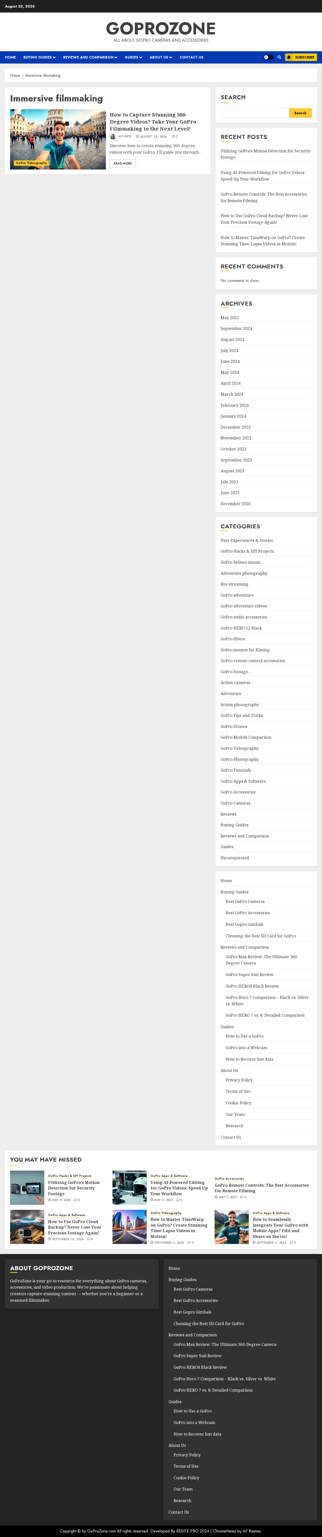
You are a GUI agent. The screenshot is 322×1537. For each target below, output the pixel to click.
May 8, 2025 (163, 1200)
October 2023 (233, 449)
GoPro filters (233, 639)
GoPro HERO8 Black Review (252, 986)
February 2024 (235, 405)
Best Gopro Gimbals (244, 924)
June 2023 (230, 492)
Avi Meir (124, 136)
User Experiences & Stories (247, 540)
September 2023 (236, 460)
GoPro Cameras (235, 803)
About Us (159, 57)
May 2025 (230, 317)
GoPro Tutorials (236, 770)
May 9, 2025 (61, 1200)
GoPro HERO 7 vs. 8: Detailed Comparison (265, 1015)
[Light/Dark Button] (269, 57)
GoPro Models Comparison (246, 737)
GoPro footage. (235, 671)
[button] (279, 57)
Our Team (235, 1114)
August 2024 (232, 339)
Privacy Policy (239, 1080)
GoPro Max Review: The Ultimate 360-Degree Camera (225, 1344)
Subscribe (304, 57)
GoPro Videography (31, 163)
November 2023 (236, 438)
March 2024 (232, 394)
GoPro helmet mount (241, 562)
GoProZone (161, 28)
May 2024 (230, 372)
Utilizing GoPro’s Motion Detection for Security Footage (74, 1188)
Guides (131, 57)
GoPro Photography (240, 759)
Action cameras (235, 682)
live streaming (235, 584)
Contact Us (192, 57)
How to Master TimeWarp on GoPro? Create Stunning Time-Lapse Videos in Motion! (179, 1228)
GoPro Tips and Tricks (242, 715)
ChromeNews (224, 1531)
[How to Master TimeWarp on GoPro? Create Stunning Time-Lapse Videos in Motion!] (129, 1227)
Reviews (228, 814)
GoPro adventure (237, 595)
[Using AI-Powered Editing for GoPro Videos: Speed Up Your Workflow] (129, 1188)
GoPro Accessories (238, 792)
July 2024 (229, 350)
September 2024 (236, 328)
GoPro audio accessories (244, 617)
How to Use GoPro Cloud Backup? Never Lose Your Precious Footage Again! (74, 1227)
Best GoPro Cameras (245, 901)
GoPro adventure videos (244, 606)
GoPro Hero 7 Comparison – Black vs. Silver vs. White (225, 1379)
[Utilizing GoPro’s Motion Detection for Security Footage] (27, 1188)
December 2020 (236, 503)
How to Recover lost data (249, 1059)
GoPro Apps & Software (243, 781)
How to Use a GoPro (245, 1036)
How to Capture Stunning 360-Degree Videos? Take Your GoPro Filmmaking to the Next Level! (153, 121)
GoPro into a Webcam (246, 1047)
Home (10, 57)
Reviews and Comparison (88, 57)
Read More (123, 163)
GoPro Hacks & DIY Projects (247, 551)
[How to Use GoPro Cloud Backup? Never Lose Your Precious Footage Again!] (27, 1227)
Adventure (231, 693)
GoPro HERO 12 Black (241, 628)
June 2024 (230, 361)
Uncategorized (235, 858)
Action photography (240, 704)
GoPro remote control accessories (253, 660)
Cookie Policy (238, 1103)
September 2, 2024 (271, 1243)
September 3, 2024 (169, 1243)
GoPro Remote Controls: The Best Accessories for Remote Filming (262, 1187)
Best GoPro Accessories (248, 913)
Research (234, 1125)
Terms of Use (238, 1091)
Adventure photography (244, 573)
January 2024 (233, 416)
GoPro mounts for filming (245, 650)
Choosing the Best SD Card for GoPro (261, 936)
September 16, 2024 (68, 1239)
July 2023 (229, 482)
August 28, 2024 (153, 137)
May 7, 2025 (228, 1198)
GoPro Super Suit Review (250, 974)
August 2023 (232, 471)
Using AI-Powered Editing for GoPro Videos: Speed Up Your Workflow (179, 1188)
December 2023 (236, 427)
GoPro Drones (234, 726)
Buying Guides (37, 57)
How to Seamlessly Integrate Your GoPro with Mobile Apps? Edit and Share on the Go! (280, 1228)
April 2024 (230, 383)
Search (233, 97)
